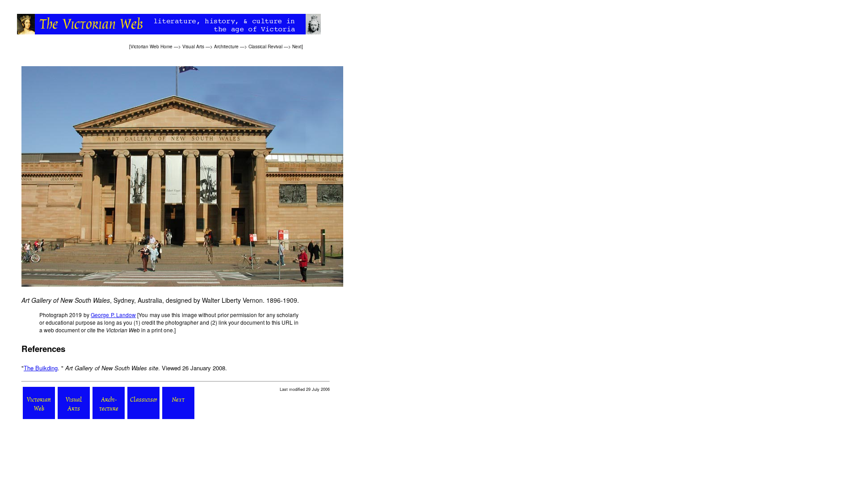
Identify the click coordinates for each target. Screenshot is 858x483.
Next (297, 46)
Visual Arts (193, 46)
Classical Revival (265, 46)
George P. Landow (113, 314)
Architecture (226, 46)
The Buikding (41, 368)
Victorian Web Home (151, 46)
